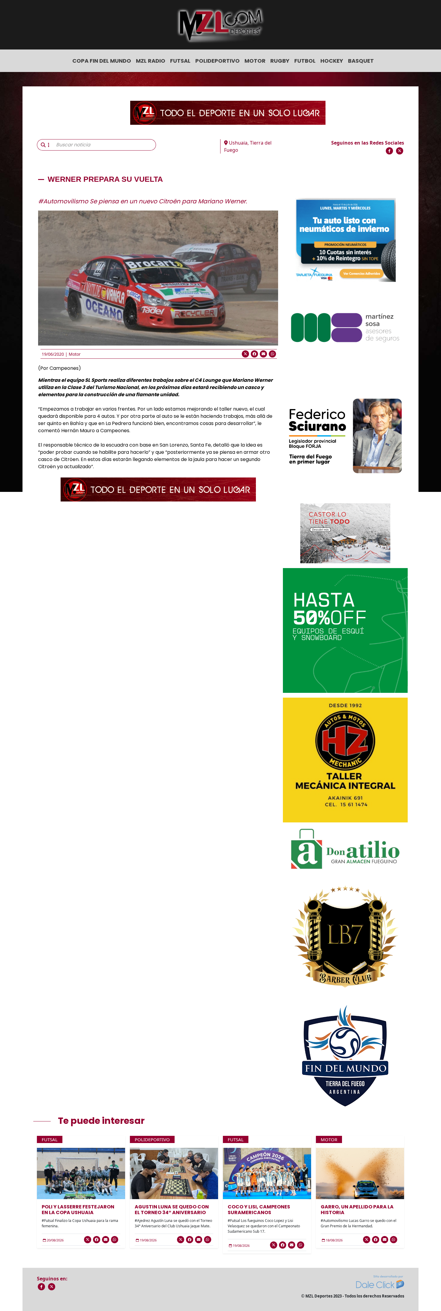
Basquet (361, 60)
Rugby (280, 60)
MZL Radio (150, 60)
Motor (255, 60)
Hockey (331, 60)
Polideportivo (217, 60)
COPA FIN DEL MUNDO (101, 60)
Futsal (180, 60)
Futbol (305, 60)
